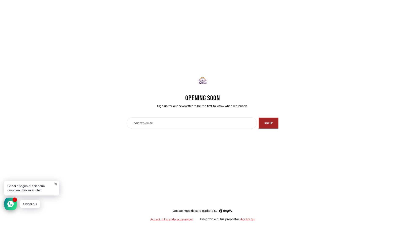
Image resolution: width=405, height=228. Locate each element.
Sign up (269, 123)
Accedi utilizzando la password (171, 219)
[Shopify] (225, 211)
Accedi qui (247, 219)
